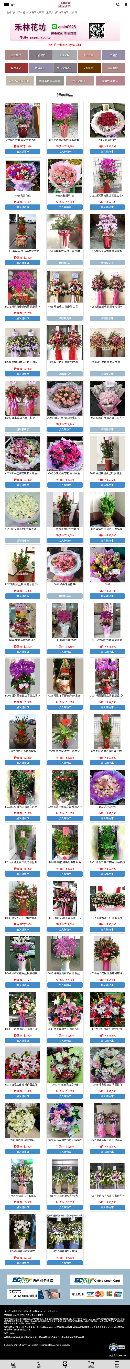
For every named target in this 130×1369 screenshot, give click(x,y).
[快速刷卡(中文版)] (33, 1279)
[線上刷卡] (96, 1293)
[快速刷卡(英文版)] (96, 1279)
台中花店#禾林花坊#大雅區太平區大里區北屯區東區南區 (37, 12)
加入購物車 (22, 151)
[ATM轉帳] (33, 1293)
